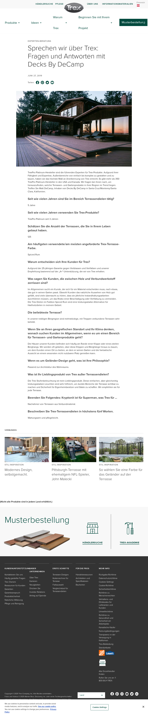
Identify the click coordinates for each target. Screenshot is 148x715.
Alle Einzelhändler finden (107, 673)
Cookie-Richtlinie (106, 585)
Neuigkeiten (34, 584)
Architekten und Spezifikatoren (83, 580)
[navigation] (74, 4)
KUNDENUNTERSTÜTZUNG (17, 568)
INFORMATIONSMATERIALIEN (117, 3)
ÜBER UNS (92, 3)
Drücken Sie (34, 588)
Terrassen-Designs (61, 574)
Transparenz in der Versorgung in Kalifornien (107, 637)
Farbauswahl (58, 584)
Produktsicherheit (12, 596)
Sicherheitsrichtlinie (107, 589)
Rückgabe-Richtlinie (107, 574)
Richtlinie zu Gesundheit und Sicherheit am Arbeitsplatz (106, 619)
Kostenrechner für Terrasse (60, 580)
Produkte (11, 22)
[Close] (143, 707)
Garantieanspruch (12, 592)
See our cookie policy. (47, 706)
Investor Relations (37, 592)
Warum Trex (57, 22)
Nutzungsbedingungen (109, 631)
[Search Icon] (145, 23)
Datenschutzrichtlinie (108, 578)
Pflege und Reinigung (14, 603)
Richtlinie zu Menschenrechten (107, 594)
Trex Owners (10, 581)
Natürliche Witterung (14, 599)
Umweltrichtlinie (106, 611)
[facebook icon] (37, 82)
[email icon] (52, 82)
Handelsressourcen (84, 574)
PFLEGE (59, 3)
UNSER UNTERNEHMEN (37, 570)
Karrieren (33, 581)
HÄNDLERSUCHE (44, 3)
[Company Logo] (74, 8)
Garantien (9, 589)
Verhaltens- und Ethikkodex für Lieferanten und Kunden (106, 603)
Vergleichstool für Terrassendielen (60, 590)
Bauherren (80, 584)
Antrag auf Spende (37, 595)
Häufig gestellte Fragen (15, 578)
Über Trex (33, 577)
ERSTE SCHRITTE (61, 568)
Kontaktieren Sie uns (14, 574)
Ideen (35, 22)
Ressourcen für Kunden (15, 585)
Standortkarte (105, 647)
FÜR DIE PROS (82, 568)
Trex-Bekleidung (106, 644)
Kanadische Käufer (107, 627)
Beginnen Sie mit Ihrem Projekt (94, 22)
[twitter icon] (47, 82)
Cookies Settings (99, 707)
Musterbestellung (133, 22)
